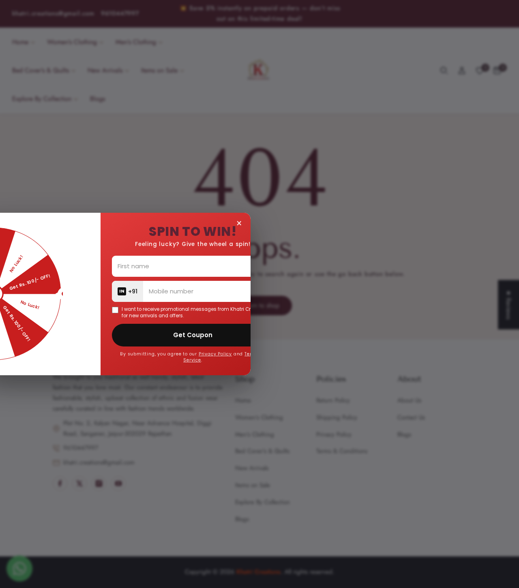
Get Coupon (263, 335)
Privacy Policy (285, 354)
